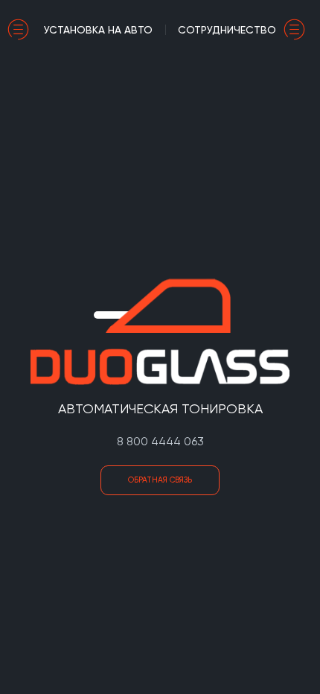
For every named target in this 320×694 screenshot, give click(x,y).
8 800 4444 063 (160, 441)
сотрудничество (227, 30)
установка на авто (98, 30)
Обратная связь (160, 480)
